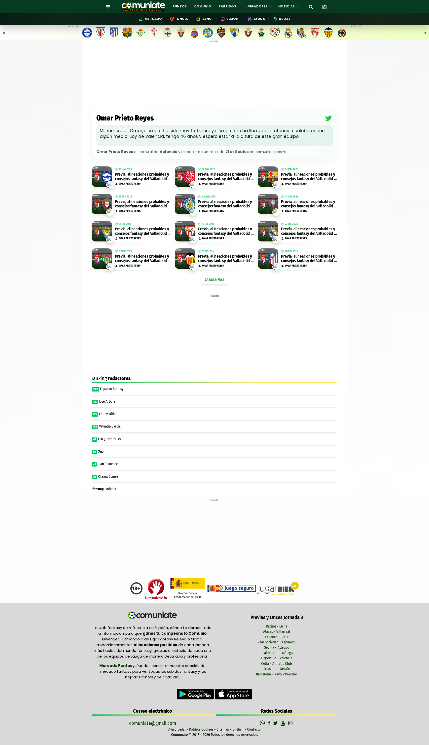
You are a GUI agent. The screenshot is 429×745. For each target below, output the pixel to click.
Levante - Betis (276, 637)
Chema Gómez (108, 476)
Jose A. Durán (108, 401)
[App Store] (233, 694)
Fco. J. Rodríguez (109, 439)
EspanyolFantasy (111, 389)
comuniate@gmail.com (152, 723)
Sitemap (223, 729)
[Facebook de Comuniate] (269, 723)
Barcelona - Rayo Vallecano (276, 674)
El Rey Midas (108, 414)
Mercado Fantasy (117, 665)
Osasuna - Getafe (277, 669)
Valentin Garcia (110, 426)
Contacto (254, 729)
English (238, 729)
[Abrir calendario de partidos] (324, 6)
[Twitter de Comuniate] (276, 723)
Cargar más (214, 280)
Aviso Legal (176, 729)
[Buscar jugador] (311, 6)
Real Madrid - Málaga (276, 653)
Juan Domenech (108, 464)
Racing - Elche (276, 626)
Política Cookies (201, 729)
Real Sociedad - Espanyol (276, 642)
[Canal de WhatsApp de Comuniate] (263, 723)
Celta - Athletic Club (276, 663)
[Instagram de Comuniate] (290, 723)
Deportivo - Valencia (276, 658)
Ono (101, 451)
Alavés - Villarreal (276, 631)
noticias (104, 489)
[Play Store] (196, 694)
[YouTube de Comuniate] (283, 723)
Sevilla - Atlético (276, 647)
